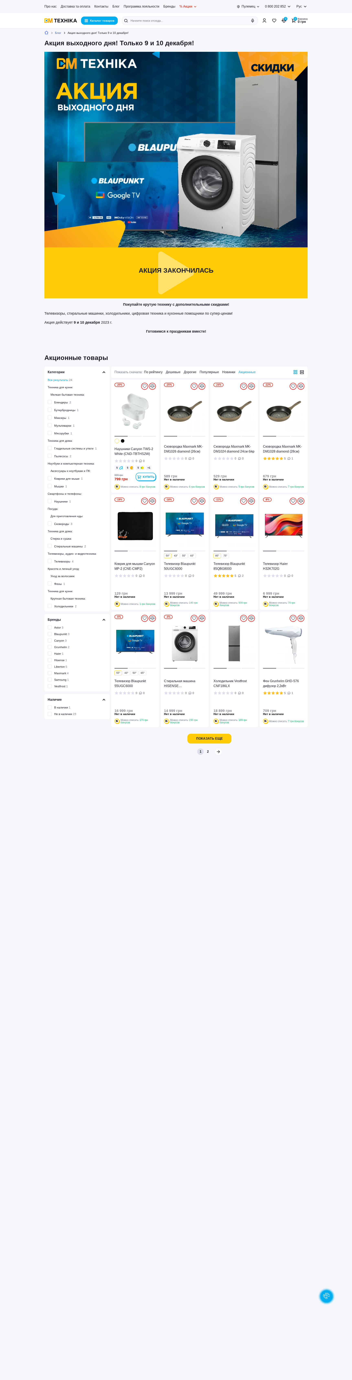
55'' (184, 555)
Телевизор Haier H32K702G (275, 566)
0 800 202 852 (275, 6)
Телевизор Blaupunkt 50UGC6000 (179, 566)
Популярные (209, 372)
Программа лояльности (141, 6)
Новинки (228, 372)
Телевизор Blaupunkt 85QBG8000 (229, 566)
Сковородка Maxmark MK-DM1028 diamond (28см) (282, 449)
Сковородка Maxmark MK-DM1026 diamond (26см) (183, 449)
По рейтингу (153, 372)
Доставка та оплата (75, 6)
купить (148, 476)
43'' (176, 555)
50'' (167, 555)
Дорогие (190, 372)
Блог (116, 6)
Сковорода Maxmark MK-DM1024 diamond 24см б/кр (233, 449)
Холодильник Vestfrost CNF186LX (230, 683)
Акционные (247, 372)
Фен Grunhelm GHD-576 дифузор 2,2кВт (281, 683)
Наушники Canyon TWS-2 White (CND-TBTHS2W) (133, 451)
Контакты (101, 6)
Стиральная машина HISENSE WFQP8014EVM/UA (179, 683)
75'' (225, 555)
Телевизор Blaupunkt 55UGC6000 (130, 683)
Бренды (169, 6)
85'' (217, 555)
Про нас (50, 6)
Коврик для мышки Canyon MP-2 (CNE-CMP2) (134, 566)
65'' (192, 555)
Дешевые (173, 372)
